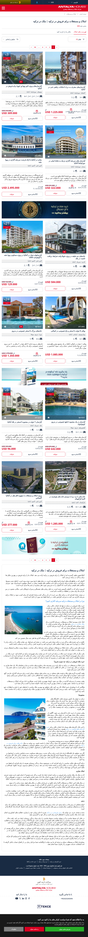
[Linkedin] (23, 899)
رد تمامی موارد (34, 929)
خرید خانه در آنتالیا (31, 861)
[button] (84, 67)
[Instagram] (26, 899)
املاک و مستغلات (71, 14)
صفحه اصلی (82, 14)
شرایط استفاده (47, 868)
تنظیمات (13, 929)
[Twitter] (20, 899)
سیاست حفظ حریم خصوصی (32, 868)
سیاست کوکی (19, 868)
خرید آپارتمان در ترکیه (55, 861)
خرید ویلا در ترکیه (43, 861)
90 (35, 47)
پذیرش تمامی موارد (64, 929)
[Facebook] (29, 899)
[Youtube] (16, 899)
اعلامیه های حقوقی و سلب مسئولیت (62, 868)
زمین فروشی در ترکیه (54, 812)
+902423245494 (67, 898)
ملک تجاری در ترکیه (77, 624)
